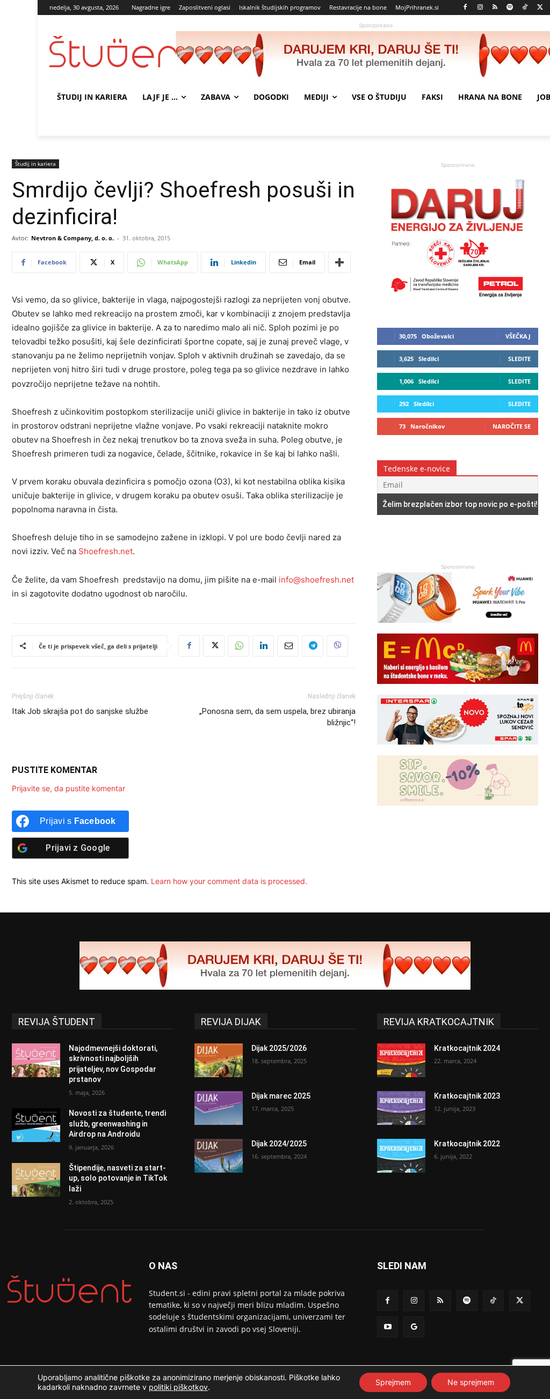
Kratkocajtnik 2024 (467, 1048)
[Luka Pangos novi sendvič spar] (457, 750)
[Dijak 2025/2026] (218, 1060)
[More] (339, 262)
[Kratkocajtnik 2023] (401, 1108)
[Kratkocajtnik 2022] (401, 1156)
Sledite (519, 359)
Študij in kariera (35, 163)
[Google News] (413, 1326)
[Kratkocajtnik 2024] (401, 1060)
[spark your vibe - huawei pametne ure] (457, 628)
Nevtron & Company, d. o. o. (72, 238)
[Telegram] (312, 646)
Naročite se (512, 426)
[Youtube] (387, 1326)
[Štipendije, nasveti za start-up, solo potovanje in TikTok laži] (36, 1180)
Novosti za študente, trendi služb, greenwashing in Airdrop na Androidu (117, 1123)
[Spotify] (510, 8)
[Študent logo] (112, 52)
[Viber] (337, 646)
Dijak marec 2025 (280, 1096)
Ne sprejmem (470, 1382)
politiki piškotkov (178, 1386)
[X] (540, 8)
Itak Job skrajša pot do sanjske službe (80, 711)
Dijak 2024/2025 (279, 1143)
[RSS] (495, 8)
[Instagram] (480, 8)
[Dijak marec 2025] (218, 1108)
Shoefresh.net (105, 551)
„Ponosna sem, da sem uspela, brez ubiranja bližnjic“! (277, 716)
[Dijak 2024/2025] (218, 1156)
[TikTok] (525, 8)
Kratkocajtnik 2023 (467, 1096)
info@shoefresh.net (316, 580)
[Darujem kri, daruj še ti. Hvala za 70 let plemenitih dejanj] (457, 302)
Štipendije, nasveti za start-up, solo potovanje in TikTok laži (118, 1178)
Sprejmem (393, 1382)
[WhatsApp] (238, 646)
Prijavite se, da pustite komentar (68, 788)
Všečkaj (518, 336)
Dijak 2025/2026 (279, 1048)
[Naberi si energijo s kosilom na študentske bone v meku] (457, 689)
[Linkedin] (263, 646)
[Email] (288, 646)
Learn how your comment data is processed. (229, 881)
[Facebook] (465, 8)
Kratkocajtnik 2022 (467, 1143)
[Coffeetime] (457, 811)
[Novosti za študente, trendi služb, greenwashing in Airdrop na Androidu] (36, 1125)
